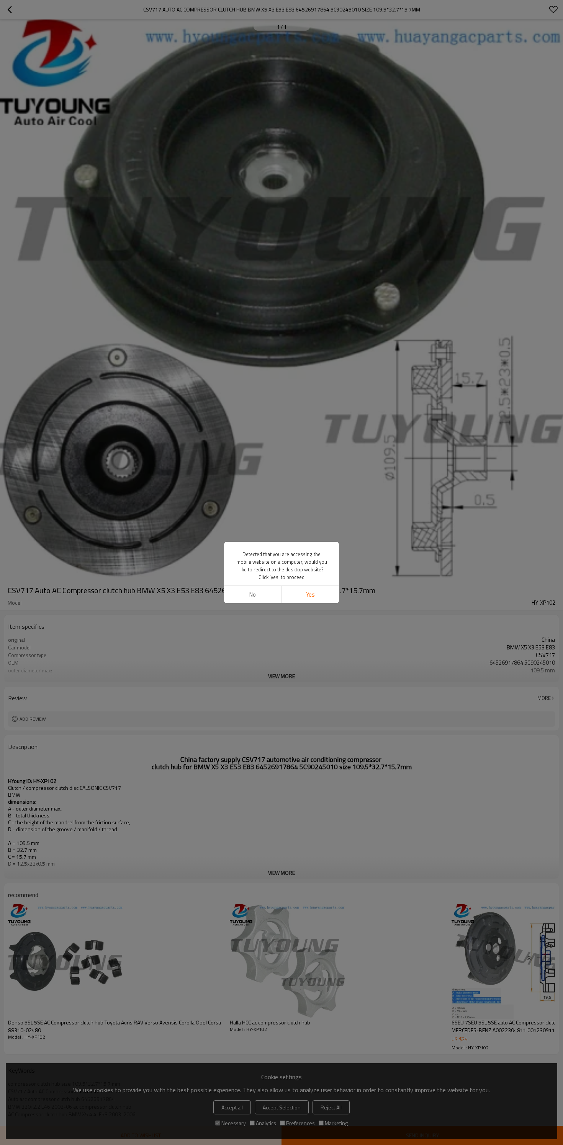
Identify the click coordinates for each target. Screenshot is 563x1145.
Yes (310, 594)
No (252, 594)
